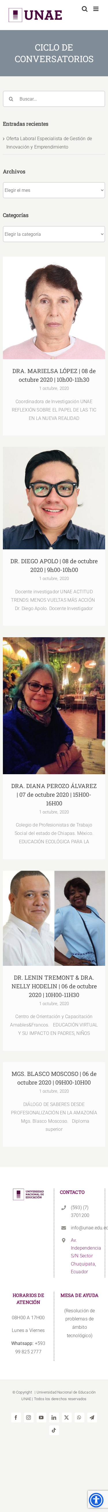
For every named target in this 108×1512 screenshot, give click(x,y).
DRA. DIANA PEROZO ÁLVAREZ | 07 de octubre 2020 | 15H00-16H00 (54, 697)
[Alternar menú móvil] (96, 9)
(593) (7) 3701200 (80, 1211)
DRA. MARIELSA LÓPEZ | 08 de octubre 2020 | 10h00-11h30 (54, 299)
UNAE (26, 1399)
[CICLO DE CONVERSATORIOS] (54, 308)
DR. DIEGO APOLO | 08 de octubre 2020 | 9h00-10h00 (54, 489)
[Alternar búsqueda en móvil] (85, 9)
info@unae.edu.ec (85, 1228)
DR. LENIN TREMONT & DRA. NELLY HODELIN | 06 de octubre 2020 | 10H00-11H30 (54, 906)
